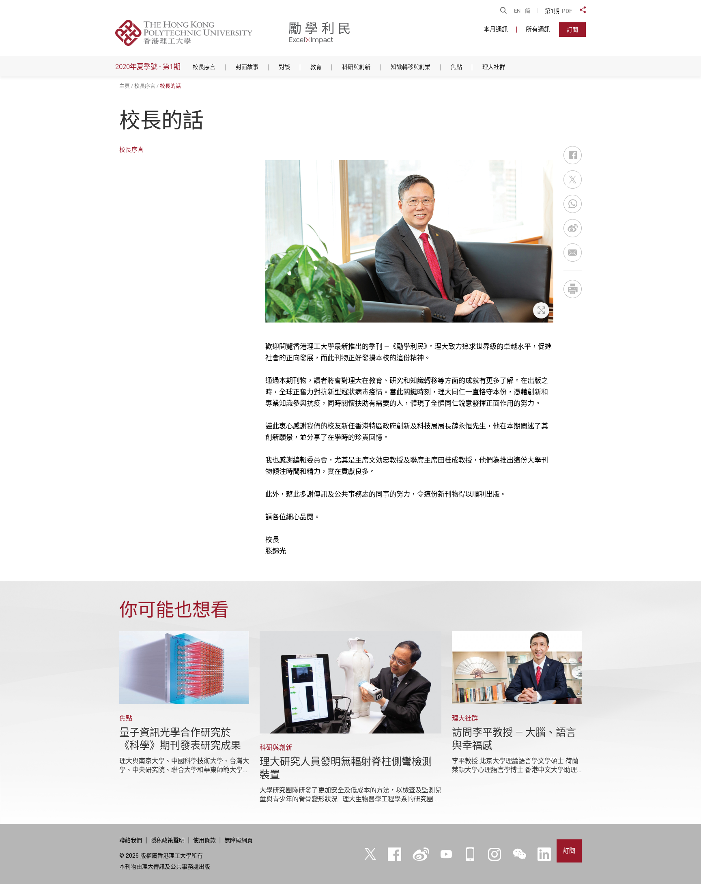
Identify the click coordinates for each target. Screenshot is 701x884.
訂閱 (572, 29)
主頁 (124, 86)
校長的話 (170, 86)
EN (517, 10)
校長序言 (144, 86)
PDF (567, 11)
